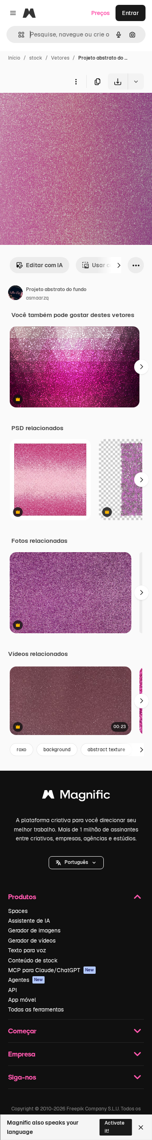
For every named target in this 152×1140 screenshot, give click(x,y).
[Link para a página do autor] (15, 293)
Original (52, 108)
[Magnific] (76, 796)
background (57, 749)
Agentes (25, 980)
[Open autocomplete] (18, 35)
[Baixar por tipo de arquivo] (136, 81)
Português (76, 862)
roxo (21, 749)
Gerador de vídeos (32, 940)
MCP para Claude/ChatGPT (51, 970)
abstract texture (106, 749)
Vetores (60, 58)
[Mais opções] (76, 81)
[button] (76, 862)
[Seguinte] (118, 265)
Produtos (22, 896)
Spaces (18, 911)
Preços (100, 13)
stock (35, 58)
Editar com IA (44, 265)
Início (14, 58)
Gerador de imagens (34, 930)
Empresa (21, 1054)
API (12, 990)
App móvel (22, 999)
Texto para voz (27, 950)
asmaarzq (37, 298)
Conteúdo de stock (33, 960)
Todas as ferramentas (36, 1009)
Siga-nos (22, 1077)
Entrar (130, 13)
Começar (22, 1030)
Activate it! (114, 1127)
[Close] (141, 1127)
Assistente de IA (29, 920)
